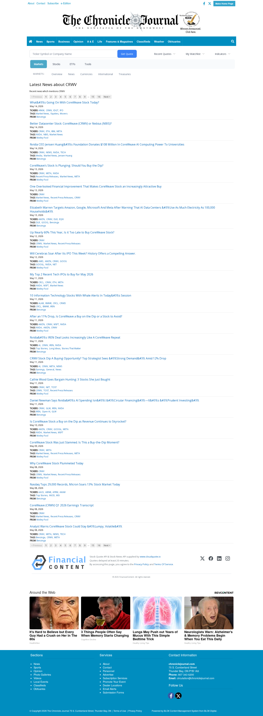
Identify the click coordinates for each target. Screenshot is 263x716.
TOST (54, 387)
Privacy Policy (141, 564)
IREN (52, 306)
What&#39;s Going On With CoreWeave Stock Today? (64, 102)
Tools (88, 64)
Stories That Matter (71, 348)
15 (93, 96)
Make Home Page (224, 3)
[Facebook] (211, 562)
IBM (53, 131)
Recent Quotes (162, 54)
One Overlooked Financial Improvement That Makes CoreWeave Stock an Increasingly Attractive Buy (96, 186)
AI (39, 345)
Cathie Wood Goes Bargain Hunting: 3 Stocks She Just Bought (70, 379)
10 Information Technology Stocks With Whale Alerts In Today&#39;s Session (80, 295)
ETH (48, 131)
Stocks (56, 64)
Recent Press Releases (47, 176)
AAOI (41, 492)
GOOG (45, 222)
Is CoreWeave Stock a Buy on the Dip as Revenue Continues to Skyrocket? (78, 421)
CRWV (49, 110)
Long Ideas (54, 348)
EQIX (61, 219)
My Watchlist (193, 54)
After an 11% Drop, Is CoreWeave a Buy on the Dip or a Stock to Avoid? (76, 316)
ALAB (41, 303)
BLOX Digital (210, 710)
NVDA (39, 134)
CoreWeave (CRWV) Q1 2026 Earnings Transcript (62, 505)
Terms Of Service (163, 564)
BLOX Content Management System (181, 710)
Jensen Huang (65, 155)
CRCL (41, 282)
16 (99, 96)
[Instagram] (227, 562)
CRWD (63, 303)
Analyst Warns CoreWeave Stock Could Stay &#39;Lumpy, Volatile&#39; (76, 526)
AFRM (55, 492)
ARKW (41, 110)
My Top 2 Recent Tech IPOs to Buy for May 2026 (61, 274)
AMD (40, 261)
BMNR (48, 303)
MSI (58, 495)
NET (55, 264)
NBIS (45, 134)
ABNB (48, 492)
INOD (52, 495)
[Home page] (131, 21)
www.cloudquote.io (150, 556)
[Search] (232, 41)
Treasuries (125, 74)
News (71, 74)
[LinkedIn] (219, 562)
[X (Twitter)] (202, 562)
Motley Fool (42, 137)
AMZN (41, 219)
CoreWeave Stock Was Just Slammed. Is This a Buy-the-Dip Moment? (74, 442)
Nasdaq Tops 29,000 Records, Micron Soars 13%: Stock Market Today (75, 484)
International (105, 74)
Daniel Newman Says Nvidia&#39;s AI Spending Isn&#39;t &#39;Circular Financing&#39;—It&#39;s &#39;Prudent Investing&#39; (114, 400)
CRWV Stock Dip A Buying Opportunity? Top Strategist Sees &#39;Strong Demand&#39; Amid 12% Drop (98, 358)
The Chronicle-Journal (58, 710)
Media (39, 155)
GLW (48, 408)
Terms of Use (119, 710)
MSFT (46, 285)
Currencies (86, 74)
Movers (63, 113)
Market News (42, 113)
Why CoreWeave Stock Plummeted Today (56, 463)
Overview (57, 74)
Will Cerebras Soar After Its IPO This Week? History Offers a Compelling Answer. (83, 253)
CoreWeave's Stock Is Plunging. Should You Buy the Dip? (66, 165)
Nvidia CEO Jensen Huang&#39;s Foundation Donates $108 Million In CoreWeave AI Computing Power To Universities (107, 144)
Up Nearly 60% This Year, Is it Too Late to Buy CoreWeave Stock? (72, 232)
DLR (56, 219)
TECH (63, 152)
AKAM (62, 492)
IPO (61, 110)
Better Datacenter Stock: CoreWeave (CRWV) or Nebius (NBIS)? (71, 123)
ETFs (72, 64)
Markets (38, 64)
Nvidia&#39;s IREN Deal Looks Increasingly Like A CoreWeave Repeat (75, 337)
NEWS (49, 152)
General (50, 369)
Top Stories (42, 348)
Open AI (46, 411)
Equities (55, 113)
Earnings (40, 369)
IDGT (55, 110)
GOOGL (40, 264)
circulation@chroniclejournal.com (195, 678)
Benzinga (41, 116)
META (59, 131)
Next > (107, 96)
